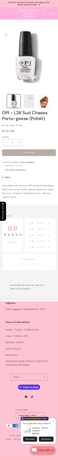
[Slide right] (55, 102)
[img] (12, 235)
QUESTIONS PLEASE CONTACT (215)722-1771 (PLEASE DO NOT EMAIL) (27, 363)
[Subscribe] (44, 377)
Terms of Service (13, 348)
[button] (6, 13)
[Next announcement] (53, 4)
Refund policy (19, 439)
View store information (15, 169)
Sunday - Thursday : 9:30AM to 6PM (22, 329)
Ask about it (46, 439)
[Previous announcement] (5, 4)
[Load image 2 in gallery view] (29, 101)
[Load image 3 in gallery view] (44, 101)
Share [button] (7, 177)
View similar (30, 439)
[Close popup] (53, 420)
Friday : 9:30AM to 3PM (17, 336)
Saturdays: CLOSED (15, 342)
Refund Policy (12, 355)
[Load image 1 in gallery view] (14, 101)
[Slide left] (3, 102)
